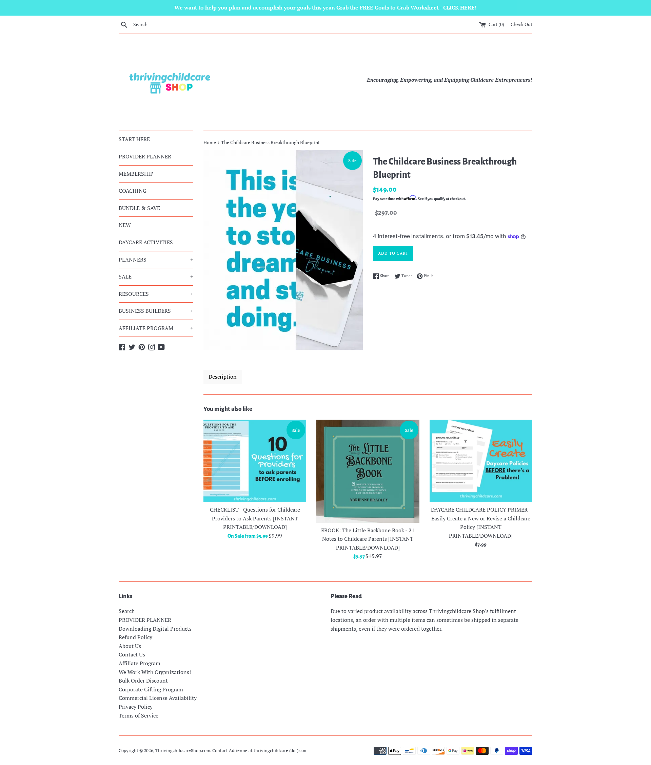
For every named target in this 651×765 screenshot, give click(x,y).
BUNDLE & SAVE (139, 208)
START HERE (134, 139)
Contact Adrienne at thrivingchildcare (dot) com (260, 750)
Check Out (521, 24)
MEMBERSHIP (136, 173)
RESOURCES (156, 294)
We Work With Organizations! (155, 672)
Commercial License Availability (158, 698)
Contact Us (132, 654)
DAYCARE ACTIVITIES (146, 242)
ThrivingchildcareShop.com (182, 750)
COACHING (132, 190)
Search (127, 611)
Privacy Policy (136, 706)
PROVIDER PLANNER (145, 156)
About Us (130, 646)
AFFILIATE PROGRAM (156, 328)
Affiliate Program (139, 663)
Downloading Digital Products (155, 628)
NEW (125, 225)
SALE (156, 276)
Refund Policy (135, 637)
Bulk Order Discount (143, 680)
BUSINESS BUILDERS (156, 310)
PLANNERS (156, 259)
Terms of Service (138, 715)
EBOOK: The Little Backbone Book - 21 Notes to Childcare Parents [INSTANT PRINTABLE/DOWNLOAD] (368, 539)
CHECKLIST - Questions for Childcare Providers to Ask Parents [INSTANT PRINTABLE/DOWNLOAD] (255, 518)
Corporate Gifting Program (151, 689)
